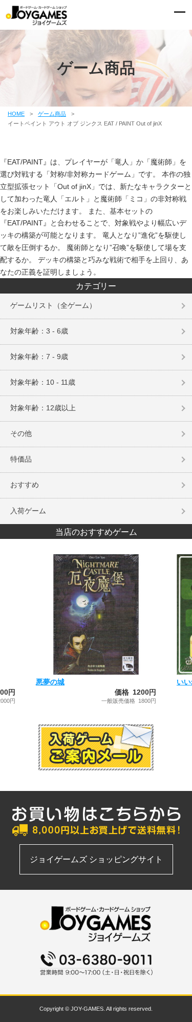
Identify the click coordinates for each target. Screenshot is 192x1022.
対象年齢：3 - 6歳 (39, 331)
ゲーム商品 (52, 114)
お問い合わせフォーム (96, 981)
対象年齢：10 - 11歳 (42, 382)
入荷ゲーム (28, 511)
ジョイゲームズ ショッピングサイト (96, 859)
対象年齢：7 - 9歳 (39, 356)
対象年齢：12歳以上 (43, 408)
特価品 (21, 459)
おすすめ (24, 485)
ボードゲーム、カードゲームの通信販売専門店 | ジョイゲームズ (37, 15)
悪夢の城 (50, 682)
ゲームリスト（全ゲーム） (53, 305)
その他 (21, 433)
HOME (16, 114)
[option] (96, 629)
